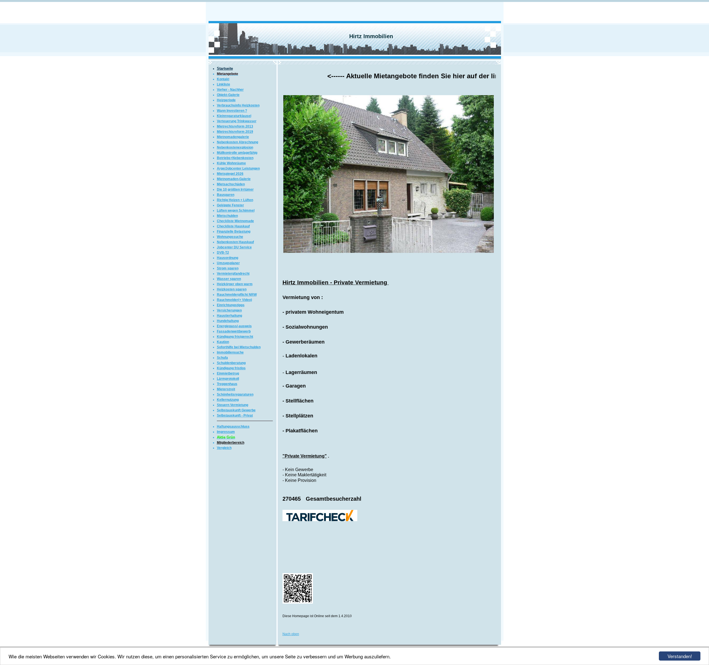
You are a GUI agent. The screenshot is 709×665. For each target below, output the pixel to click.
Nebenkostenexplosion (235, 147)
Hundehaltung (228, 321)
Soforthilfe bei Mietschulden (239, 347)
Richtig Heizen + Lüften (235, 200)
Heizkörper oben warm (235, 284)
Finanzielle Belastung (233, 231)
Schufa (222, 358)
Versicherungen (229, 310)
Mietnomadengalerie (233, 137)
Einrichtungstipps (231, 305)
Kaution (223, 342)
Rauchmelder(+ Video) (234, 300)
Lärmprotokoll (228, 379)
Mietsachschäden (231, 184)
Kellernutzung (228, 400)
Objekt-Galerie (228, 95)
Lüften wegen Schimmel (236, 210)
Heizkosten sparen (231, 289)
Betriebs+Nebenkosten (235, 158)
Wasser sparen (229, 279)
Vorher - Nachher (230, 90)
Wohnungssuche (230, 237)
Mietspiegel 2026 (230, 174)
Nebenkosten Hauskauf (235, 242)
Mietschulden (227, 216)
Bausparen (225, 195)
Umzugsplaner (228, 263)
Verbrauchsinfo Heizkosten (238, 105)
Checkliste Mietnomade (235, 221)
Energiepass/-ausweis (234, 326)
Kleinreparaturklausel (234, 116)
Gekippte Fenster (230, 205)
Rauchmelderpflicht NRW (237, 295)
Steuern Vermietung (232, 405)
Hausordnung (227, 258)
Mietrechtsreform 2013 (235, 126)
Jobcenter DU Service (234, 247)
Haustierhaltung (229, 316)
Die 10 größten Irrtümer (235, 189)
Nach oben (290, 634)
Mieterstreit (226, 389)
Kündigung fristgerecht (235, 337)
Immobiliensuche (230, 352)
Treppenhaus (227, 384)
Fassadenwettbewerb (234, 331)
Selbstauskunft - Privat (235, 415)
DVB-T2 (223, 252)
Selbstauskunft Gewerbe (236, 410)
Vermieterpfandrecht (233, 274)
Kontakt (223, 79)
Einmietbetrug (228, 373)
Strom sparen (227, 268)
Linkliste (223, 84)
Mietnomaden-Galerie (234, 179)
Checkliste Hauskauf (233, 226)
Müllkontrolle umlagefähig (237, 153)
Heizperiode (226, 100)
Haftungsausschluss (233, 426)
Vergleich (224, 448)
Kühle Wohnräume (231, 163)
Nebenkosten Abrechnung (237, 142)
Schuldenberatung (231, 363)
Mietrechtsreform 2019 (235, 132)
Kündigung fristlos (231, 368)
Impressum (226, 432)
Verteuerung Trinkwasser (236, 121)
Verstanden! (679, 656)
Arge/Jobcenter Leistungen (238, 168)
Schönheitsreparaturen (235, 394)
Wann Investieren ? (232, 111)
